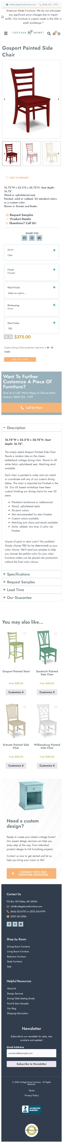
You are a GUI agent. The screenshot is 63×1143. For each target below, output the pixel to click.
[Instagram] (15, 924)
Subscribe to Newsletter (32, 1064)
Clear (10, 255)
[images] (31, 99)
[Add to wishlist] (25, 634)
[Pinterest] (20, 924)
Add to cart (20, 359)
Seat (11, 249)
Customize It (16, 692)
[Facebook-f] (9, 924)
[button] (6, 33)
